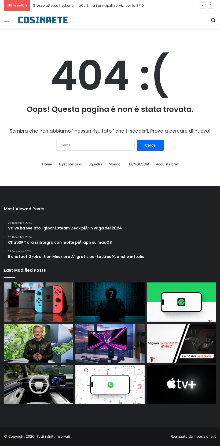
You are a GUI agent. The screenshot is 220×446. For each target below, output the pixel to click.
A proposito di (70, 164)
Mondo (114, 164)
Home (47, 164)
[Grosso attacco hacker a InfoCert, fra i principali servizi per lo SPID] (110, 302)
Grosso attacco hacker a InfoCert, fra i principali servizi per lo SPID (88, 5)
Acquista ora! (167, 164)
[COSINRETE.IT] (42, 20)
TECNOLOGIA (138, 164)
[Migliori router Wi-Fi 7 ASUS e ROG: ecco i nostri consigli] (181, 343)
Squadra (95, 164)
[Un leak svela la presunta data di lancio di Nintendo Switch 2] (38, 302)
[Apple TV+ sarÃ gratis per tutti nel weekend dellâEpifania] (181, 384)
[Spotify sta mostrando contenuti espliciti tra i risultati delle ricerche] (181, 302)
